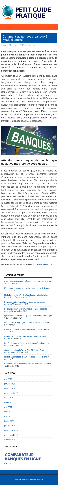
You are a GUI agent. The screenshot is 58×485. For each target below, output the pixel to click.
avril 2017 (8, 412)
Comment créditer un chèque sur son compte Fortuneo (27, 329)
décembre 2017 (11, 388)
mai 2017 (8, 407)
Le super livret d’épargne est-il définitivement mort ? (26, 322)
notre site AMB (44, 264)
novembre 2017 (11, 393)
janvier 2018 (9, 384)
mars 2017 (8, 416)
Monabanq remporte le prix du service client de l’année (27, 288)
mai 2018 (8, 379)
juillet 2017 (9, 402)
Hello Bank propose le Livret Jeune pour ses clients (25, 357)
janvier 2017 (9, 426)
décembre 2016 (11, 430)
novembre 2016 (11, 435)
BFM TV (7, 463)
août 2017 (8, 398)
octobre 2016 (9, 440)
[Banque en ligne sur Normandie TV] (23, 462)
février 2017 (9, 421)
